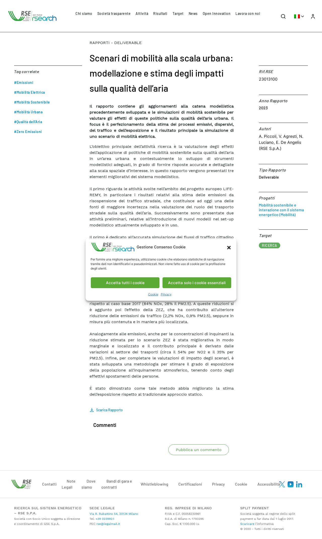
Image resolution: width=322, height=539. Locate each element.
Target (178, 13)
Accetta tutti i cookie (125, 282)
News (193, 13)
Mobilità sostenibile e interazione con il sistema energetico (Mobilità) (281, 210)
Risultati (160, 13)
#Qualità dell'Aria (28, 122)
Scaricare (247, 524)
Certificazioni (190, 484)
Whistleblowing (154, 484)
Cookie (153, 294)
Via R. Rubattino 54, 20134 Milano (114, 514)
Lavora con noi (247, 13)
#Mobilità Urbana (28, 112)
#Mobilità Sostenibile (32, 102)
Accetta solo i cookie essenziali (197, 282)
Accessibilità (268, 484)
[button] (228, 247)
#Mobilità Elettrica (29, 92)
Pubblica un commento (199, 449)
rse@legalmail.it (107, 524)
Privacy (166, 294)
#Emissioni (23, 82)
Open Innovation (217, 13)
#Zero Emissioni (28, 131)
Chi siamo (83, 13)
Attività (142, 13)
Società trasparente (114, 13)
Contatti (49, 484)
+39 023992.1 (104, 519)
